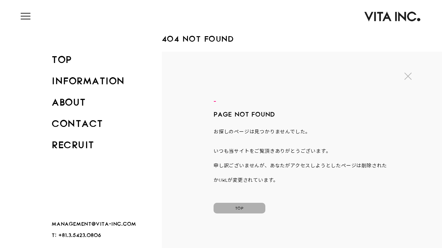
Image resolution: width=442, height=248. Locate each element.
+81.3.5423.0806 (80, 234)
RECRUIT (73, 143)
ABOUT (69, 100)
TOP (62, 57)
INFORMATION (88, 79)
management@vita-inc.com (94, 223)
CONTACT (77, 121)
